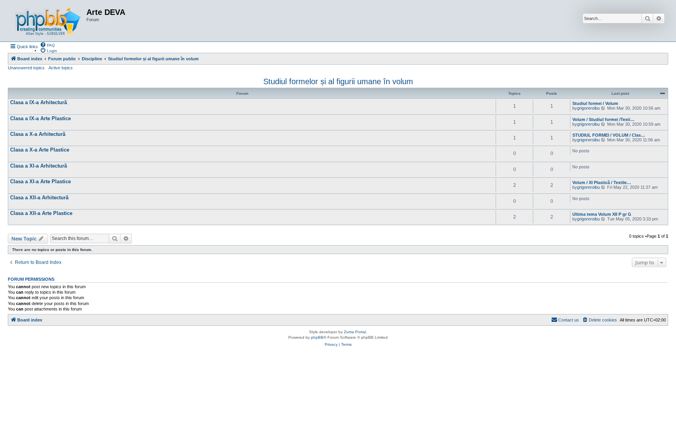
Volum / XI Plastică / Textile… (601, 182)
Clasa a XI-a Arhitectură (38, 166)
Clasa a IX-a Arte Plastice (40, 118)
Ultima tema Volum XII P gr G (601, 214)
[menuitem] (47, 44)
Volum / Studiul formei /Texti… (603, 119)
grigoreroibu (588, 108)
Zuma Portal (355, 332)
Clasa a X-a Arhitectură (37, 134)
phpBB (317, 337)
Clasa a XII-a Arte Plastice (41, 213)
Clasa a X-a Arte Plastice (39, 150)
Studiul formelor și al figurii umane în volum (338, 81)
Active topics (61, 67)
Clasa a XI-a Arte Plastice (40, 181)
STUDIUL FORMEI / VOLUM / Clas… (608, 135)
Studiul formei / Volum (595, 103)
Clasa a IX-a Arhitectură (38, 102)
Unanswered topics (26, 67)
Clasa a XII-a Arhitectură (39, 197)
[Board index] (48, 21)
